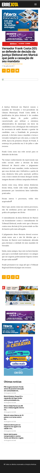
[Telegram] (17, 71)
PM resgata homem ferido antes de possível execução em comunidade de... (14, 389)
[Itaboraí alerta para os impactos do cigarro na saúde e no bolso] (29, 427)
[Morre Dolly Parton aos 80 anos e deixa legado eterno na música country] (29, 408)
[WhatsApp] (13, 71)
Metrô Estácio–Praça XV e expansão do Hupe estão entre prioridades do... (13, 398)
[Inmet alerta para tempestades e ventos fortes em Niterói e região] (29, 437)
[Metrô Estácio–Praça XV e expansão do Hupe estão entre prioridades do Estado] (29, 399)
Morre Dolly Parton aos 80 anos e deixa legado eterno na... (14, 408)
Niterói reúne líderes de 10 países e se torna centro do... (13, 417)
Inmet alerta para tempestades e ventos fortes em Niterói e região (13, 436)
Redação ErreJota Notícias (14, 64)
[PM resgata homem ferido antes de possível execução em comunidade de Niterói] (29, 389)
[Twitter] (8, 71)
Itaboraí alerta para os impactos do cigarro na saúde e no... (12, 427)
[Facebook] (4, 71)
